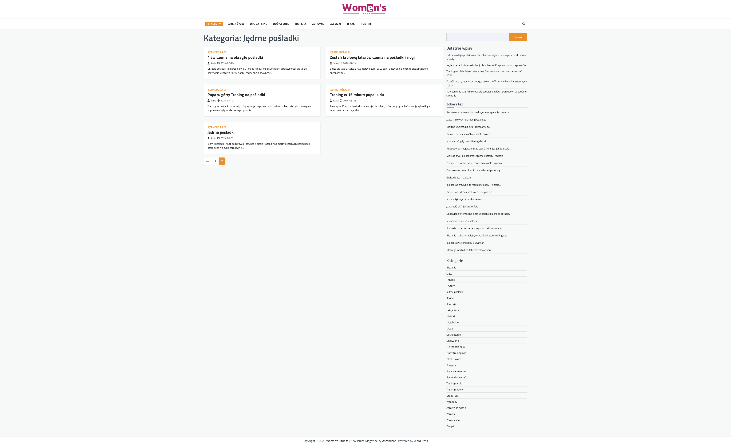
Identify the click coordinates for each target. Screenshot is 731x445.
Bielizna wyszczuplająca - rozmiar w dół (468, 127)
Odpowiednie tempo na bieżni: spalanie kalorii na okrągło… (478, 214)
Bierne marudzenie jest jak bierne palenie (469, 192)
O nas (351, 24)
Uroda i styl (258, 24)
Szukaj (518, 37)
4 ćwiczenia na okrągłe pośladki (235, 57)
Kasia (213, 63)
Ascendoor (389, 441)
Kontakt (367, 24)
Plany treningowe (456, 353)
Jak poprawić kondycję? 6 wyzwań (465, 243)
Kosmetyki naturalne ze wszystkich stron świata (473, 228)
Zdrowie (318, 24)
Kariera (300, 24)
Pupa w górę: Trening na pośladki (236, 95)
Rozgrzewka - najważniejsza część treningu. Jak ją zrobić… (478, 148)
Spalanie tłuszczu (456, 371)
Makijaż (450, 316)
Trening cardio (454, 383)
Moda (449, 328)
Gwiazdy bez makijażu (458, 177)
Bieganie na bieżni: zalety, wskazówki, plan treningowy (476, 235)
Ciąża (449, 273)
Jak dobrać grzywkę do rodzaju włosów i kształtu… (474, 185)
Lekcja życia (235, 24)
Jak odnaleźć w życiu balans (461, 221)
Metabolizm (453, 322)
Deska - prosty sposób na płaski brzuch (468, 134)
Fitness (212, 24)
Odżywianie (281, 24)
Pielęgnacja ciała (455, 347)
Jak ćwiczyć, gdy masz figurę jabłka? (466, 141)
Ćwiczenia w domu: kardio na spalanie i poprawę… (474, 170)
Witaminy (451, 402)
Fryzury (450, 286)
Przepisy (451, 365)
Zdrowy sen (453, 420)
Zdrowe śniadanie (456, 408)
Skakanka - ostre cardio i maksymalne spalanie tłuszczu (477, 112)
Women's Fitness (337, 441)
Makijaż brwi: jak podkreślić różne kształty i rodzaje (474, 156)
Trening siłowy (454, 389)
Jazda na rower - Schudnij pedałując (466, 119)
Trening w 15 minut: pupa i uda (357, 95)
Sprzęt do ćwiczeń (456, 377)
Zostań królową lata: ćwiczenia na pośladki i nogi (372, 57)
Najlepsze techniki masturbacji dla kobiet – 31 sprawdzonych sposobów (486, 65)
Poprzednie (208, 161)
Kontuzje (451, 304)
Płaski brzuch (453, 359)
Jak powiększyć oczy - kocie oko (463, 199)
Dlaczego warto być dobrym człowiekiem (469, 250)
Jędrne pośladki (217, 52)
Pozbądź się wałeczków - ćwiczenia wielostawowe (474, 163)
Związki (335, 24)
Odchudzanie (453, 335)
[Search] (523, 24)
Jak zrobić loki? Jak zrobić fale (462, 206)
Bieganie (451, 267)
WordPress (421, 441)
